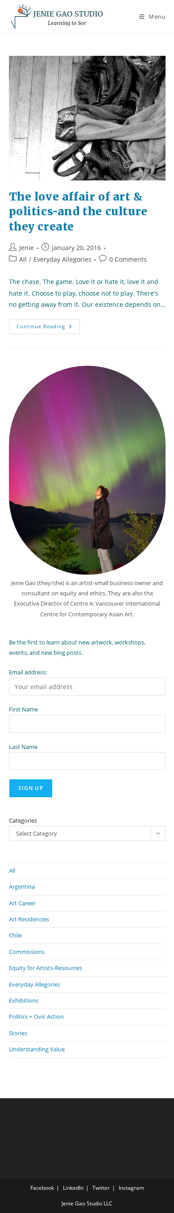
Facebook (42, 1188)
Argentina (22, 887)
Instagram (131, 1188)
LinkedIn (73, 1188)
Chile (15, 935)
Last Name (23, 747)
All (23, 259)
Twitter (101, 1188)
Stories (18, 1033)
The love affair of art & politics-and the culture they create (78, 212)
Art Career (22, 903)
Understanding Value (37, 1049)
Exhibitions (23, 1000)
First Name (23, 709)
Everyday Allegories (62, 259)
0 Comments (128, 259)
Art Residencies (29, 919)
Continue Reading (48, 328)
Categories (23, 820)
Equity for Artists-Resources (45, 968)
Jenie (26, 247)
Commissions (27, 952)
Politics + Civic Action (36, 1016)
